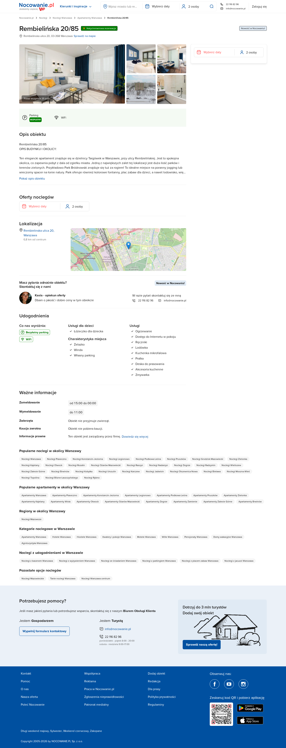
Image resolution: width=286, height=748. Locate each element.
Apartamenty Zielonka (235, 495)
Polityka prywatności (162, 697)
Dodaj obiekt (156, 673)
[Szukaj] (212, 6)
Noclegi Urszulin (107, 471)
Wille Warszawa (170, 537)
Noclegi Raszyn (135, 465)
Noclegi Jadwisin (155, 471)
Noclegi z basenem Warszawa (37, 560)
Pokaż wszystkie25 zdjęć (37, 98)
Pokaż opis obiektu (32, 178)
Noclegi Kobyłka (83, 471)
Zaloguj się (259, 6)
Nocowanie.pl (26, 17)
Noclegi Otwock (54, 465)
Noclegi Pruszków (176, 459)
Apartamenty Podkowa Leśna (172, 495)
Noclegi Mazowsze (31, 519)
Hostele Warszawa (86, 537)
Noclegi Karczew (131, 471)
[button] (128, 246)
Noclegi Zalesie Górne (33, 471)
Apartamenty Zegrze (156, 501)
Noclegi (43, 17)
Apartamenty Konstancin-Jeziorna (101, 495)
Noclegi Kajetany (30, 465)
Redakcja (154, 681)
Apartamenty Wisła (60, 501)
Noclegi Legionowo (119, 459)
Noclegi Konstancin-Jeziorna (88, 459)
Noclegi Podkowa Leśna (148, 459)
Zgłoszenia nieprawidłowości (104, 697)
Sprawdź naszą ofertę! (201, 644)
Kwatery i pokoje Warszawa (117, 537)
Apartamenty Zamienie (185, 501)
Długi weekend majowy (35, 731)
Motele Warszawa (146, 537)
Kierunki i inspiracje (73, 6)
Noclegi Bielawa (212, 471)
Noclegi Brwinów (60, 471)
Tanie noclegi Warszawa (62, 578)
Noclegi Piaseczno (57, 459)
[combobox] (121, 6)
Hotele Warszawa (61, 537)
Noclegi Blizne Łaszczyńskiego (62, 477)
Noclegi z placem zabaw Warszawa (200, 560)
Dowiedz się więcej (135, 436)
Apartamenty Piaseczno (64, 495)
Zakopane (96, 731)
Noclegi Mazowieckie (33, 578)
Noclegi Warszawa (62, 17)
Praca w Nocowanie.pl (99, 689)
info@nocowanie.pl (236, 8)
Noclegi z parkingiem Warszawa (159, 560)
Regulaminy (156, 704)
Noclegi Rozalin (76, 465)
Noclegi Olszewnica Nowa (183, 471)
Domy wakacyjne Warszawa (227, 537)
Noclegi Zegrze (182, 465)
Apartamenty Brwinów (250, 501)
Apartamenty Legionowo (138, 495)
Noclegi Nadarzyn (158, 465)
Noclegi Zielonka (238, 459)
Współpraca (92, 673)
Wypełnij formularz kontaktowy (44, 631)
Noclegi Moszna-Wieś (238, 471)
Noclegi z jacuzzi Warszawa (239, 560)
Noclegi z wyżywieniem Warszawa (77, 560)
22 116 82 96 (232, 4)
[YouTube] (229, 684)
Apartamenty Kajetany (33, 501)
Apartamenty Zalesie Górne (218, 501)
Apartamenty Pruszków (205, 495)
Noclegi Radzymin (206, 465)
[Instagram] (243, 684)
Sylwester (56, 731)
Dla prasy (154, 689)
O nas (25, 689)
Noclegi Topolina (30, 477)
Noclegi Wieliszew (231, 465)
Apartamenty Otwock (88, 501)
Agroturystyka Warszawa (34, 543)
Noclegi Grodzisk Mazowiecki (207, 459)
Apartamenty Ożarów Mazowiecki (122, 501)
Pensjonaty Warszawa (195, 537)
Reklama (90, 681)
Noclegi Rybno (92, 477)
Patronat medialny (96, 704)
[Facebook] (214, 684)
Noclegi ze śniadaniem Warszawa (118, 560)
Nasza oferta (29, 697)
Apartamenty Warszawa (89, 17)
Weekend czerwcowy (76, 731)
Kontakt (26, 673)
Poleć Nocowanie (33, 704)
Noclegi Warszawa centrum (96, 578)
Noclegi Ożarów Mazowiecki (106, 465)
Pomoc (25, 681)
